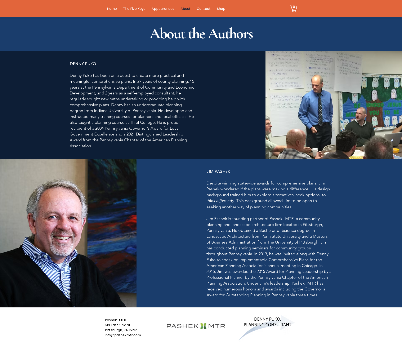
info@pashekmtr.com (123, 335)
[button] (294, 8)
